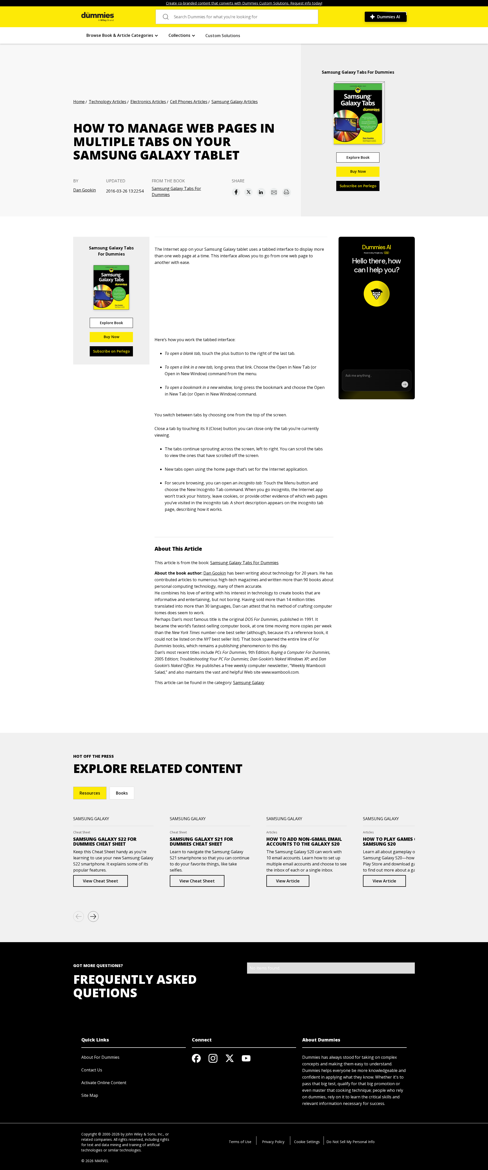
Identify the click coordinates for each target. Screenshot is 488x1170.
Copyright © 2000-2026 (100, 1134)
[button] (122, 35)
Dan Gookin (84, 190)
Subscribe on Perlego (358, 185)
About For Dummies (100, 1057)
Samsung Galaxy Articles (234, 102)
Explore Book (358, 157)
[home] (97, 17)
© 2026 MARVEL (95, 1160)
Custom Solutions (222, 35)
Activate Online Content (103, 1082)
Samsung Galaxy (248, 682)
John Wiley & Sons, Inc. (144, 1134)
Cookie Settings (307, 1141)
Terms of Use (240, 1141)
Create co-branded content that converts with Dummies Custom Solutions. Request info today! (244, 3)
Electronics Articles (148, 102)
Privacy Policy (273, 1141)
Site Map (89, 1095)
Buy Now (358, 171)
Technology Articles (107, 102)
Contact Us (91, 1070)
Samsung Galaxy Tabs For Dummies (176, 191)
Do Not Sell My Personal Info (350, 1141)
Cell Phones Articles (188, 102)
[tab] (89, 793)
